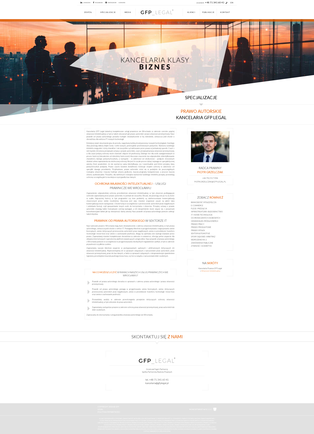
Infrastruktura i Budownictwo (125, 420)
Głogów (124, 429)
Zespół (88, 12)
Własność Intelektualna (186, 427)
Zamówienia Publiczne (206, 427)
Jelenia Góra (152, 429)
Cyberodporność (163, 418)
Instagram (112, 2)
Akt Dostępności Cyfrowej (112, 418)
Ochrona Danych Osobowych (188, 420)
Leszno (194, 429)
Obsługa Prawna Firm (166, 420)
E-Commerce (176, 418)
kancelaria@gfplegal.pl (157, 383)
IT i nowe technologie (201, 215)
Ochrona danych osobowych (205, 218)
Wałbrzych (154, 431)
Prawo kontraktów (176, 423)
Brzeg (117, 429)
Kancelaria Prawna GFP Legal (210, 268)
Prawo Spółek (150, 425)
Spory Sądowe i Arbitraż (146, 427)
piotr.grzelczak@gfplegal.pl (210, 181)
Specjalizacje (108, 12)
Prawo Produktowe (136, 425)
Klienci (191, 12)
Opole (146, 431)
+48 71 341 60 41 (215, 2)
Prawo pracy (197, 224)
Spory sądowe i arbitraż (203, 236)
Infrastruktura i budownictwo (207, 211)
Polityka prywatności (109, 412)
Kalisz (160, 429)
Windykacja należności (166, 427)
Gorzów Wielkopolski (137, 429)
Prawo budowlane (139, 423)
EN (231, 2)
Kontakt (225, 12)
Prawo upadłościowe (165, 425)
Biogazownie (150, 418)
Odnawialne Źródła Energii (120, 423)
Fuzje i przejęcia (199, 208)
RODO (118, 427)
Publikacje (208, 12)
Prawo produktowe (201, 227)
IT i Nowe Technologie (148, 420)
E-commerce (197, 205)
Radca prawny (210, 170)
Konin (180, 429)
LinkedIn (86, 2)
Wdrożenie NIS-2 (199, 240)
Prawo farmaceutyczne (157, 423)
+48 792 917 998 (210, 178)
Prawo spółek (198, 230)
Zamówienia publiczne (202, 243)
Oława (213, 429)
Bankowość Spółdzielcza (134, 418)
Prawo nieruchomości (194, 423)
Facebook (99, 2)
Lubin (200, 429)
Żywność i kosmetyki (201, 246)
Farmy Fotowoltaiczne (191, 418)
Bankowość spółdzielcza (203, 202)
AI (99, 418)
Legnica (187, 429)
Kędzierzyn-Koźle (170, 429)
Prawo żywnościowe (183, 425)
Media (128, 12)
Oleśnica (206, 429)
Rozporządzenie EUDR (201, 425)
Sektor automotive (200, 233)
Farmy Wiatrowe (207, 418)
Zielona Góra (165, 431)
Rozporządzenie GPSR (106, 427)
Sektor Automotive (128, 427)
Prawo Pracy (122, 425)
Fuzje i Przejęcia (106, 420)
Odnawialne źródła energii (204, 221)
